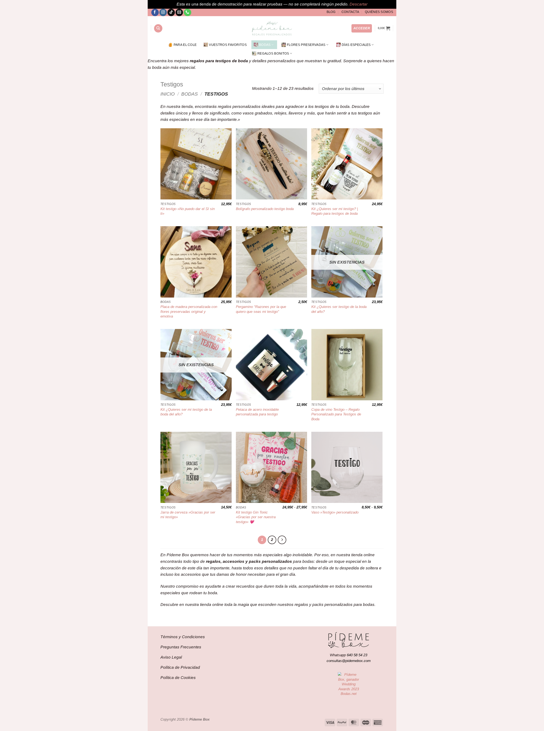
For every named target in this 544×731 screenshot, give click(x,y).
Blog (331, 12)
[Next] (282, 540)
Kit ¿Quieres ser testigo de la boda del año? (339, 309)
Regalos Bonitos (273, 53)
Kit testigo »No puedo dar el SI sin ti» (187, 211)
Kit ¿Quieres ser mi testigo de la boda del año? (186, 411)
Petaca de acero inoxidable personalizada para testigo (257, 411)
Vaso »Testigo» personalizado (334, 512)
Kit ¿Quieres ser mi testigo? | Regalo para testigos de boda (334, 211)
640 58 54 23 (357, 655)
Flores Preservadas (306, 45)
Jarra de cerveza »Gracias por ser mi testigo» (187, 514)
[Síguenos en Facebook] (155, 12)
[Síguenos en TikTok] (171, 12)
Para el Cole (185, 45)
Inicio (167, 94)
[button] (158, 28)
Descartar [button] (358, 4)
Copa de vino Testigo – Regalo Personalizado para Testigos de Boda (336, 414)
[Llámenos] (187, 12)
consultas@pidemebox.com (349, 661)
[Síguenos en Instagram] (163, 12)
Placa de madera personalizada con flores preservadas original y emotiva (188, 311)
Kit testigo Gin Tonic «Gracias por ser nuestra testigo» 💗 (256, 517)
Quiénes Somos (379, 12)
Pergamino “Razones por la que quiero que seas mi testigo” (261, 309)
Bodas (265, 45)
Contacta (350, 12)
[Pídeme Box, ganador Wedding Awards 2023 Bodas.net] (348, 684)
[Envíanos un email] (179, 12)
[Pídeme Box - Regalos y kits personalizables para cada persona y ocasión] (272, 28)
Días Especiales (356, 45)
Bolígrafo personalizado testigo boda (265, 209)
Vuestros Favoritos (228, 45)
